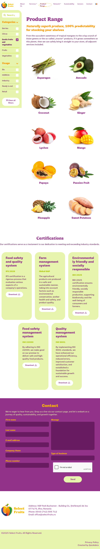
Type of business (59, 453)
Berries (5, 29)
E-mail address (12, 440)
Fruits (4, 50)
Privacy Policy (92, 542)
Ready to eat (7, 86)
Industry (5, 81)
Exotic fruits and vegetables (7, 42)
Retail (4, 92)
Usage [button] (6, 63)
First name (10, 419)
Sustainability (69, 4)
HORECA (6, 75)
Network (56, 4)
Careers (80, 4)
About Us (22, 5)
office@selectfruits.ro (45, 515)
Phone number (12, 461)
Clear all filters (11, 102)
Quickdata (94, 545)
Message (55, 419)
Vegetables (7, 56)
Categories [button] (8, 22)
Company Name (13, 450)
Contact (89, 4)
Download (13, 295)
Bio (3, 70)
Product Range (43, 5)
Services (32, 4)
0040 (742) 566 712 (46, 512)
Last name (10, 430)
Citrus (4, 34)
